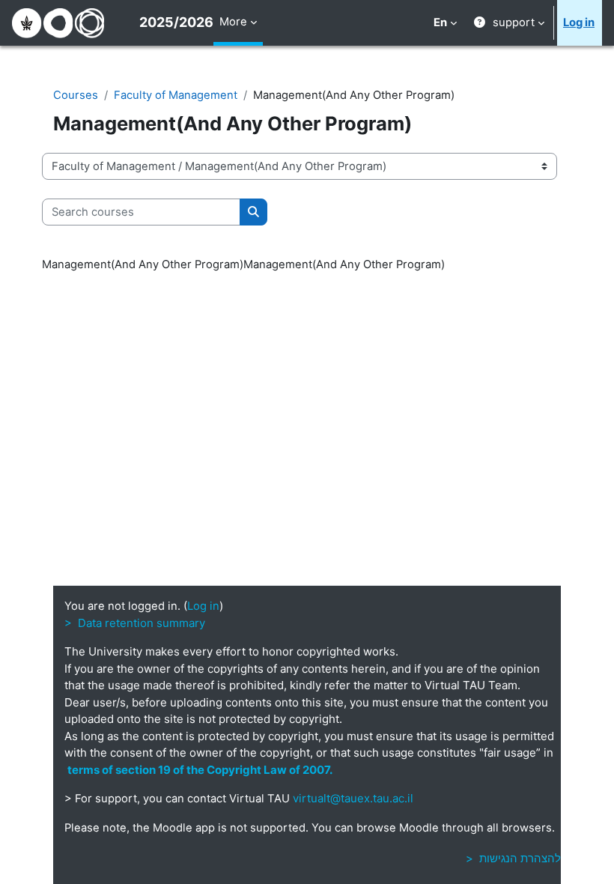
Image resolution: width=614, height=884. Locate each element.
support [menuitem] (514, 22)
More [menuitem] (233, 21)
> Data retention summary (134, 623)
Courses (75, 95)
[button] (445, 23)
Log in (579, 22)
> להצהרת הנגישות (513, 858)
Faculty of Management (175, 95)
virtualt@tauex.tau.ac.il (353, 798)
